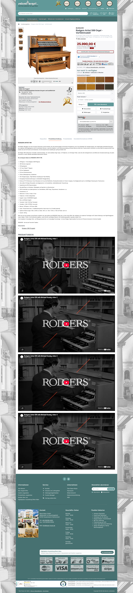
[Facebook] (64, 479)
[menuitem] (22, 19)
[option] (20, 30)
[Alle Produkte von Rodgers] (80, 28)
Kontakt (84, 8)
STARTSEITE (70, 8)
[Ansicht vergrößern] (49, 51)
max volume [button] (60, 81)
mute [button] (54, 81)
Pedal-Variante (81, 96)
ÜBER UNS (78, 8)
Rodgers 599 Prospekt (28, 228)
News (102, 8)
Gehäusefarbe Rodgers (83, 75)
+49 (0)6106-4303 (47, 520)
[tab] (43, 139)
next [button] (37, 81)
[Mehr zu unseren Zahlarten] (77, 564)
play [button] (34, 81)
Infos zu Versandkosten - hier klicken (95, 67)
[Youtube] (68, 479)
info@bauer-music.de (26, 93)
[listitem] (49, 51)
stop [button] (40, 81)
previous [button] (31, 81)
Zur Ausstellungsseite (107, 552)
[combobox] (53, 13)
